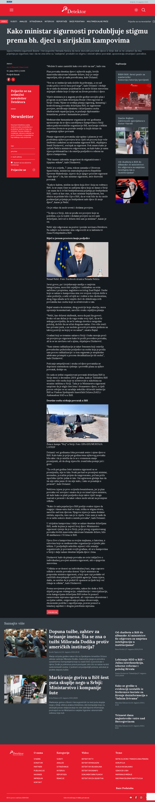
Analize (23, 21)
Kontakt (38, 782)
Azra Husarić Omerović (17, 67)
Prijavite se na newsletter (139, 21)
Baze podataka (77, 21)
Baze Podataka (124, 788)
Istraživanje (62, 767)
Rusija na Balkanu (124, 767)
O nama (38, 752)
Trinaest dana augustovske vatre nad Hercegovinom (130, 718)
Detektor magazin (90, 763)
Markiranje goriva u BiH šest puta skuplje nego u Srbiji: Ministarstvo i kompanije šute (79, 685)
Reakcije (60, 778)
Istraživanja (36, 21)
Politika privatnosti (82, 798)
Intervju (61, 771)
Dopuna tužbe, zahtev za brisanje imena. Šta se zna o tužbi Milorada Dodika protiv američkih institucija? (79, 639)
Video (4, 21)
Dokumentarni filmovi (92, 775)
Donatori (38, 763)
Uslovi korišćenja (69, 798)
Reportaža (62, 775)
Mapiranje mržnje (124, 775)
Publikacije (39, 771)
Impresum (38, 778)
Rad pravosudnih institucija (129, 778)
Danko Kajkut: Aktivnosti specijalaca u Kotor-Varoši (131, 121)
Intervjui (49, 21)
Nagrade (38, 775)
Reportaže (61, 21)
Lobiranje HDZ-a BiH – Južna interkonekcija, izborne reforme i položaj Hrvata (130, 664)
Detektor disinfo (90, 771)
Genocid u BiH (122, 771)
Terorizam (52, 612)
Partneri (38, 767)
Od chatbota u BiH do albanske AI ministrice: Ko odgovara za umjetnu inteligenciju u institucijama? (131, 167)
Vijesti (13, 21)
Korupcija (120, 763)
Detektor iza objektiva (92, 778)
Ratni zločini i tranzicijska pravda (132, 759)
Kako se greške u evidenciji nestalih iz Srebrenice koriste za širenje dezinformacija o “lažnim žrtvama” (131, 692)
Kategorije (63, 752)
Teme (119, 752)
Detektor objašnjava (92, 767)
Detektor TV (87, 759)
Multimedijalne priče (97, 21)
